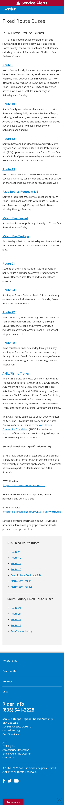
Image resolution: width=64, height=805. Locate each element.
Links (5, 691)
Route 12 (8, 139)
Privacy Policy (9, 660)
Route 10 (8, 104)
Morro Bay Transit (15, 218)
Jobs (4, 742)
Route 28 (8, 343)
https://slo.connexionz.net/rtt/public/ (24, 485)
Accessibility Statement (15, 749)
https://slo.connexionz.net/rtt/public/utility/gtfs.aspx (32, 511)
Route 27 (8, 312)
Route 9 (7, 65)
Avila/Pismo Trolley (16, 373)
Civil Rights (8, 746)
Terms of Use (9, 671)
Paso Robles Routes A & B (20, 191)
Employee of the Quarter (16, 753)
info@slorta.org (11, 730)
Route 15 (8, 169)
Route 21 (8, 263)
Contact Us (8, 757)
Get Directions (10, 734)
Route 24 (8, 290)
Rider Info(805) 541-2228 (18, 707)
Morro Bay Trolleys (15, 236)
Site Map (7, 681)
